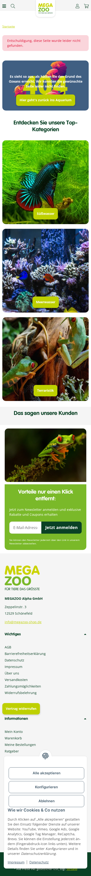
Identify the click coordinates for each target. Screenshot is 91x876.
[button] (77, 6)
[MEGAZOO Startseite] (45, 8)
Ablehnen (46, 801)
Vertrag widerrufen (21, 708)
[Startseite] (8, 26)
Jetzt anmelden (61, 527)
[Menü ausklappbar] (4, 6)
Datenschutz (39, 862)
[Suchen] (13, 6)
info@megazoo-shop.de (23, 622)
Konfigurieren (46, 787)
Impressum (16, 862)
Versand (71, 869)
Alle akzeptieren (46, 773)
